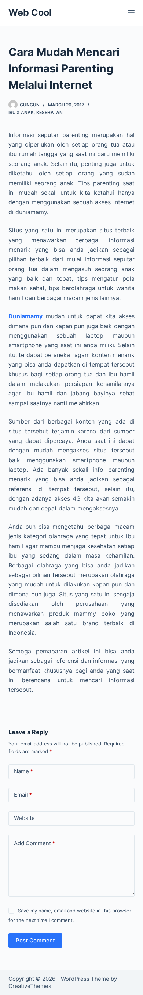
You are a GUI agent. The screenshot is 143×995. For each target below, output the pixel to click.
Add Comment (34, 843)
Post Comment (35, 940)
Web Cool (30, 12)
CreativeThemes (29, 986)
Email (23, 794)
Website (24, 817)
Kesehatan (49, 112)
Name (23, 771)
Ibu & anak (21, 112)
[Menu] (131, 13)
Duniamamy (25, 316)
